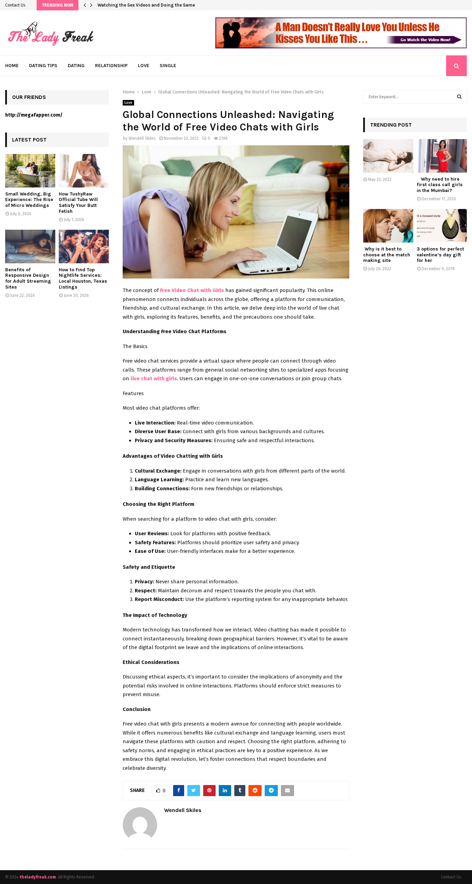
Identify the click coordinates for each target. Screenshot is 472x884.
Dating (76, 66)
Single (168, 66)
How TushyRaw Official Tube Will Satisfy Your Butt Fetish (78, 202)
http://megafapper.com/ (34, 115)
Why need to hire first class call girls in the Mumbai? (440, 185)
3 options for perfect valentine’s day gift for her (440, 255)
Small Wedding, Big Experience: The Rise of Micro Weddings (29, 200)
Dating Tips (43, 66)
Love (143, 66)
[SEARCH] (459, 97)
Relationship (111, 66)
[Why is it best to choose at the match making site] (388, 226)
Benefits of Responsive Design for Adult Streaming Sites (28, 278)
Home (12, 66)
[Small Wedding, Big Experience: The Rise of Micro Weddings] (30, 171)
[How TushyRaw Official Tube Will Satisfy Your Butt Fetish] (84, 171)
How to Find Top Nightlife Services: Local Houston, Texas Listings (83, 278)
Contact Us (15, 5)
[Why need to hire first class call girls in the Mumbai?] (442, 156)
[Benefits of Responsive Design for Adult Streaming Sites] (30, 246)
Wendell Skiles (142, 138)
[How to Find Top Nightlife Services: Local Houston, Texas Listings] (84, 246)
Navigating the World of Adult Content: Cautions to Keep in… (162, 5)
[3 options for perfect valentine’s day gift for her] (442, 226)
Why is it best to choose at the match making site (386, 255)
